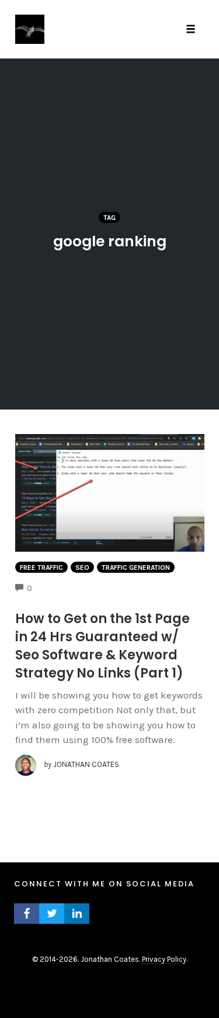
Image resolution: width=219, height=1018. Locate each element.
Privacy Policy (164, 959)
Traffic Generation (136, 567)
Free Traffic (41, 567)
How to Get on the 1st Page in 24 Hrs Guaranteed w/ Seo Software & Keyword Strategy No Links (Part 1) (102, 646)
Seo (82, 567)
